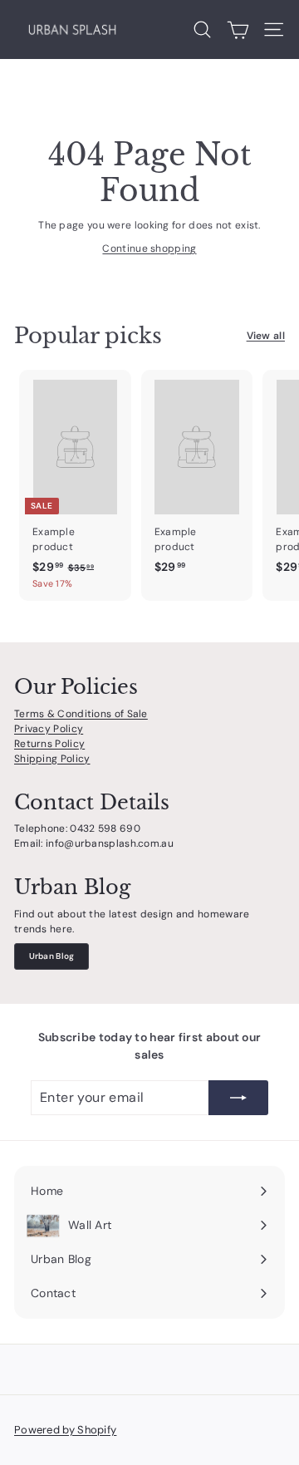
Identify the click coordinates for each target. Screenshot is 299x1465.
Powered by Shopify (65, 1430)
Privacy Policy (48, 728)
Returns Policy (49, 743)
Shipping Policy (52, 758)
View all (266, 335)
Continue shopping (149, 248)
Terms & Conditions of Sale (81, 713)
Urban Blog (52, 956)
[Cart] (237, 30)
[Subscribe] (238, 1097)
